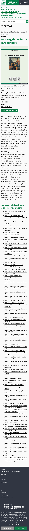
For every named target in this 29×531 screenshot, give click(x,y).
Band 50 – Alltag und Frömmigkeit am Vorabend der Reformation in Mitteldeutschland (16, 288)
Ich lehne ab (7, 528)
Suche (2, 490)
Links (2, 485)
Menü (25, 2)
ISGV (2, 10)
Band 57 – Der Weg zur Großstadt (14, 264)
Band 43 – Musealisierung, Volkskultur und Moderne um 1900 (16, 310)
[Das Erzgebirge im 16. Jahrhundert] (14, 84)
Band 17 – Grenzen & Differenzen (14, 403)
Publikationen (10, 10)
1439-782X (4, 102)
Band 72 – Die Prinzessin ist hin (14, 215)
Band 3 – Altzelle (9, 455)
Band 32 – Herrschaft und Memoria (15, 350)
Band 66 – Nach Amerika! (12, 235)
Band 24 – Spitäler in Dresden (13, 378)
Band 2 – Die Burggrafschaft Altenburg (16, 458)
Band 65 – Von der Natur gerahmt (14, 237)
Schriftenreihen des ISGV (9, 11)
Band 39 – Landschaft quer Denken (15, 323)
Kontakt (3, 474)
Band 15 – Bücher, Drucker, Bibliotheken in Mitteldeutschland (16, 410)
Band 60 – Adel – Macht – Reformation (16, 256)
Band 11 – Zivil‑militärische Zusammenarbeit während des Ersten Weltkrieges (16, 425)
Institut (3, 469)
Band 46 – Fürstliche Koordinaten (14, 302)
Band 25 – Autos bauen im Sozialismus (16, 376)
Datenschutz (4, 495)
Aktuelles (4, 482)
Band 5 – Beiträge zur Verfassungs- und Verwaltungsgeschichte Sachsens (16, 448)
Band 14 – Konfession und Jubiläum (15, 414)
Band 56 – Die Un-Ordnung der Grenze (16, 267)
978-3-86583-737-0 (6, 106)
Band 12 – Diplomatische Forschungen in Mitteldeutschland (16, 421)
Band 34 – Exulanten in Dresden (14, 344)
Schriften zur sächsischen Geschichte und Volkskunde (13, 14)
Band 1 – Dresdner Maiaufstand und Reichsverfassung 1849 (16, 461)
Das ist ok (21, 528)
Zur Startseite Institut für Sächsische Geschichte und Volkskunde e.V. (9, 2)
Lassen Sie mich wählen (14, 524)
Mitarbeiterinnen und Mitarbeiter (10, 472)
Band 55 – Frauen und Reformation (15, 269)
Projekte (3, 479)
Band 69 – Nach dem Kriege (12, 226)
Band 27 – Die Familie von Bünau (14, 369)
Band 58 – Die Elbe (10, 262)
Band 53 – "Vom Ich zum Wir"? (13, 275)
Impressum (4, 492)
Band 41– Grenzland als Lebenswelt (15, 317)
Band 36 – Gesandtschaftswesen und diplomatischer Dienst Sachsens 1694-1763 (16, 336)
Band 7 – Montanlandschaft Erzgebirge (16, 441)
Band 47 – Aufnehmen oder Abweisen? (16, 300)
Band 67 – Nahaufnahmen (12, 232)
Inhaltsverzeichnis (11, 110)
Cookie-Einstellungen (7, 498)
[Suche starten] (27, 21)
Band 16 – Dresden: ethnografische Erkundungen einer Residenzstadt (16, 406)
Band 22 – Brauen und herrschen (14, 384)
